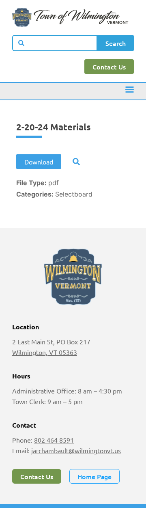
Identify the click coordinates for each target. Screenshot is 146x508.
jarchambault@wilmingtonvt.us (76, 450)
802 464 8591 (54, 440)
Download (38, 162)
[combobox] (54, 43)
